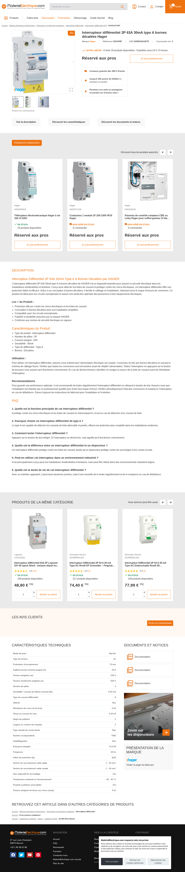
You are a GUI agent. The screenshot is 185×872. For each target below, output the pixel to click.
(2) (89, 571)
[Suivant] (170, 152)
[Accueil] (23, 6)
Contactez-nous (60, 855)
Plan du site (58, 863)
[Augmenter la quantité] (34, 592)
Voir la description (26, 122)
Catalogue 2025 (51, 819)
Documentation (142, 657)
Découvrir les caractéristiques (68, 122)
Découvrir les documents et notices (120, 122)
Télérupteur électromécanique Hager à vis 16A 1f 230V (37, 216)
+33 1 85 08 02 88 (18, 847)
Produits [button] (14, 18)
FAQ (55, 843)
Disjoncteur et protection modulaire (61, 812)
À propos (57, 851)
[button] (156, 6)
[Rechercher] (122, 6)
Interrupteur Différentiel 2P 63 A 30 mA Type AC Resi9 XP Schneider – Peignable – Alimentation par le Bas (92, 564)
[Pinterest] (38, 854)
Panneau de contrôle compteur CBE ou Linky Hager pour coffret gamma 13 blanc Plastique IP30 (147, 217)
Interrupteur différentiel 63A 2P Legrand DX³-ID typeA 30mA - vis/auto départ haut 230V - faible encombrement (36, 564)
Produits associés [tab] (26, 142)
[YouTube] (30, 854)
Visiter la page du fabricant (140, 765)
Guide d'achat (97, 18)
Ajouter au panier (48, 594)
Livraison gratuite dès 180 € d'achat (107, 71)
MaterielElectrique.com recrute (67, 859)
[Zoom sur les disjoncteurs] (166, 732)
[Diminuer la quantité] (34, 596)
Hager (40, 819)
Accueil (15, 812)
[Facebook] (13, 854)
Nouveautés (48, 18)
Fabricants (32, 18)
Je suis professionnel (151, 58)
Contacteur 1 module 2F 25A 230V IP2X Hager (91, 216)
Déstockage (80, 18)
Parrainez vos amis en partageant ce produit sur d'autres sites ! (105, 91)
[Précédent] (162, 152)
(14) (35, 571)
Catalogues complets (27, 819)
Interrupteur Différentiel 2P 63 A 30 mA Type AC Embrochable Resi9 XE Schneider (145, 564)
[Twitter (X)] (21, 854)
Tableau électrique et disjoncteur (32, 812)
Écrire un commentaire (160, 623)
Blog (110, 18)
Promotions (64, 18)
